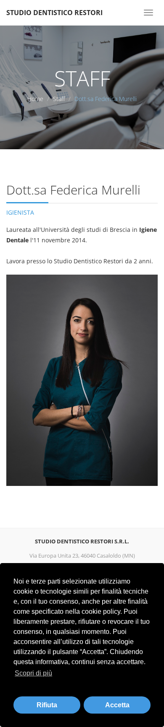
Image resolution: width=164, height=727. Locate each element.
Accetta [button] (117, 705)
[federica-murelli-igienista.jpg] (82, 380)
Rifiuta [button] (47, 705)
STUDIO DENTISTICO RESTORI (54, 12)
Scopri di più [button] (33, 673)
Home (35, 99)
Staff (59, 99)
